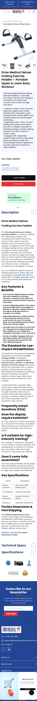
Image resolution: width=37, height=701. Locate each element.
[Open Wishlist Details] (31, 692)
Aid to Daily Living (15, 21)
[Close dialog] (36, 673)
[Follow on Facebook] (9, 650)
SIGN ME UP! (28, 689)
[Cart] (34, 12)
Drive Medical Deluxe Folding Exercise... (17, 24)
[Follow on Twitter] (3, 650)
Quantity (5, 165)
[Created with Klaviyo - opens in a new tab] (18, 700)
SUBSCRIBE (10, 614)
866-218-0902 (12, 532)
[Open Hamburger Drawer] (4, 12)
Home (5, 21)
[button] (17, 207)
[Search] (8, 12)
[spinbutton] (10, 169)
